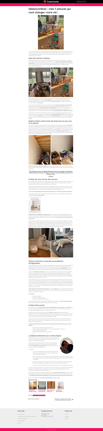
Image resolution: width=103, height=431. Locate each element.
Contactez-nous (21, 414)
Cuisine (29, 4)
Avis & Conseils (66, 4)
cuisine (58, 128)
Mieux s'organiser (42, 395)
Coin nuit (54, 4)
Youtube (66, 414)
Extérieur (59, 4)
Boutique (73, 4)
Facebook (67, 416)
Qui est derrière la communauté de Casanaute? (27, 416)
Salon (49, 4)
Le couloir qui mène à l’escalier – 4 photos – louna (50, 377)
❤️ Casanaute (51, 1)
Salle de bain (43, 4)
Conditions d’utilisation (22, 418)
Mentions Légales (21, 420)
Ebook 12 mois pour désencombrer (37, 195)
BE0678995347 (50, 416)
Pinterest (66, 418)
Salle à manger (36, 4)
